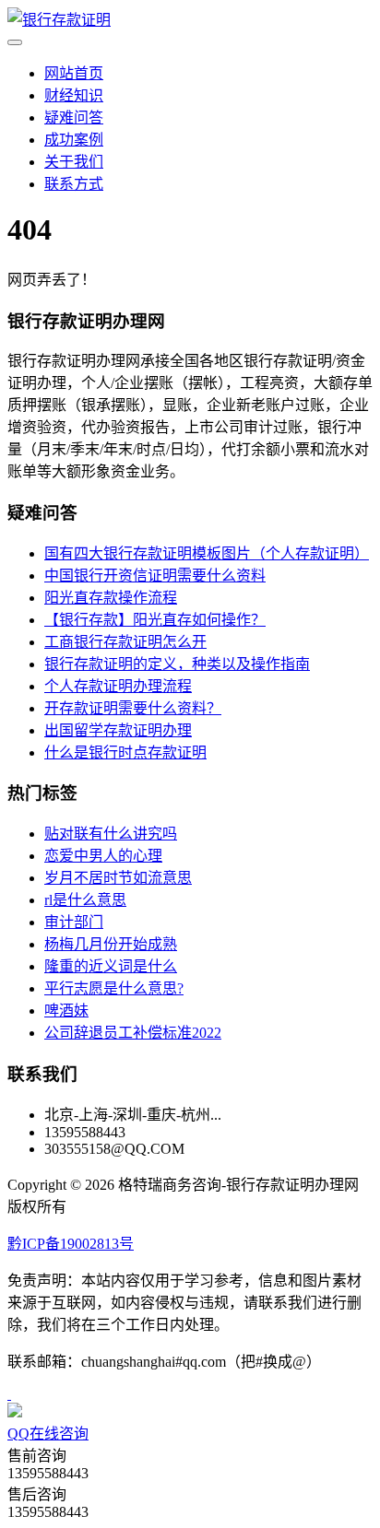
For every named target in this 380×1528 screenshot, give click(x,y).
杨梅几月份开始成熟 (110, 944)
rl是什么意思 (85, 900)
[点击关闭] (9, 1394)
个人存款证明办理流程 (118, 686)
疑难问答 (73, 117)
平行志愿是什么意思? (114, 988)
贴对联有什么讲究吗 (110, 833)
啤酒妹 (66, 1010)
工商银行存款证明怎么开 (125, 642)
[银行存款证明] (59, 20)
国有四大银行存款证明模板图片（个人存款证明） (206, 553)
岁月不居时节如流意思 (118, 878)
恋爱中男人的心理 (103, 856)
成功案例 (73, 139)
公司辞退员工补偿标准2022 (132, 1032)
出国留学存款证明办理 (118, 730)
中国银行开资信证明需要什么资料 (155, 575)
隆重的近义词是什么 (110, 966)
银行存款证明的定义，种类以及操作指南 (177, 664)
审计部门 (73, 922)
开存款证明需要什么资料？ (132, 708)
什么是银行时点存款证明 (125, 752)
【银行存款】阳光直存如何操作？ (155, 620)
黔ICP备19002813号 (70, 1244)
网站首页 (73, 73)
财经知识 (73, 95)
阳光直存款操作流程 (110, 597)
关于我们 (73, 162)
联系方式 (73, 184)
